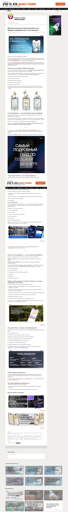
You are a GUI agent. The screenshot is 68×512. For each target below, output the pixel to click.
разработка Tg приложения (27, 439)
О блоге (17, 22)
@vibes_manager (30, 246)
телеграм (18, 435)
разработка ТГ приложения (19, 439)
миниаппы (35, 435)
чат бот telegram (39, 435)
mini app (25, 436)
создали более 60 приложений (14, 59)
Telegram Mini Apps (27, 435)
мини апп (22, 436)
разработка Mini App (36, 436)
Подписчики (13, 22)
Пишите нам (10, 134)
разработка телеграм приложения (36, 439)
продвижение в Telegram (11, 437)
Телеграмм (14, 435)
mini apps (18, 436)
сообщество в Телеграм (11, 438)
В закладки (18, 443)
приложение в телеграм (11, 439)
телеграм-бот (17, 437)
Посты (9, 22)
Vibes (26, 56)
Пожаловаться (22, 19)
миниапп (31, 435)
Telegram (11, 435)
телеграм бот (17, 438)
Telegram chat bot (22, 437)
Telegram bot (21, 438)
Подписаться (17, 19)
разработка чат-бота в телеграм (12, 436)
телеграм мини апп (30, 436)
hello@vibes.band (12, 247)
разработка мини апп (29, 437)
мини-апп (21, 435)
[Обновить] (16, 451)
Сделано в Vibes (19, 17)
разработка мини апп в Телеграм (37, 437)
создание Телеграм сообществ (33, 438)
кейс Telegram (26, 438)
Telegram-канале (16, 60)
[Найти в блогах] (61, 11)
